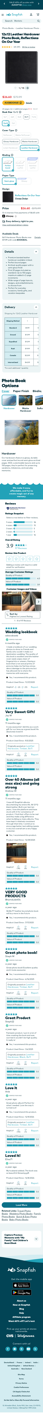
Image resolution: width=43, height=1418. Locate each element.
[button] (3, 14)
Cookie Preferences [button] (21, 1387)
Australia (15, 1369)
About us (21, 1300)
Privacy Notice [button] (21, 1383)
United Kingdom (14, 1366)
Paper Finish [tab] (21, 391)
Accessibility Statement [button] (21, 1396)
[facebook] (9, 1347)
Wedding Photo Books (20, 1213)
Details (29, 103)
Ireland (28, 1362)
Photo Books (8, 28)
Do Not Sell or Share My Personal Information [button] (21, 1400)
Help (21, 1313)
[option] (5, 116)
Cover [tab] (5, 391)
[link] (7, 162)
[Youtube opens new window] (29, 1347)
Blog (21, 1308)
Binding (6, 155)
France (19, 1362)
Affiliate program (21, 1317)
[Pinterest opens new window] (22, 1347)
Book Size (10, 112)
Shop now (28, 5)
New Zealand (26, 1369)
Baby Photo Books (18, 1219)
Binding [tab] (37, 391)
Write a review (28, 47)
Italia (35, 1362)
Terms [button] (21, 1379)
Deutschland (9, 1362)
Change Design (21, 198)
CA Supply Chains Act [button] (21, 1392)
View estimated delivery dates (15, 225)
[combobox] (21, 21)
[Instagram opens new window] (15, 1347)
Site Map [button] (21, 1375)
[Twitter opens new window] (36, 1347)
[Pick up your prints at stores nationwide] (9, 1335)
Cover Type (8, 130)
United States (28, 1366)
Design (6, 189)
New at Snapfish (21, 1304)
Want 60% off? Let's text (21, 1321)
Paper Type (8, 175)
